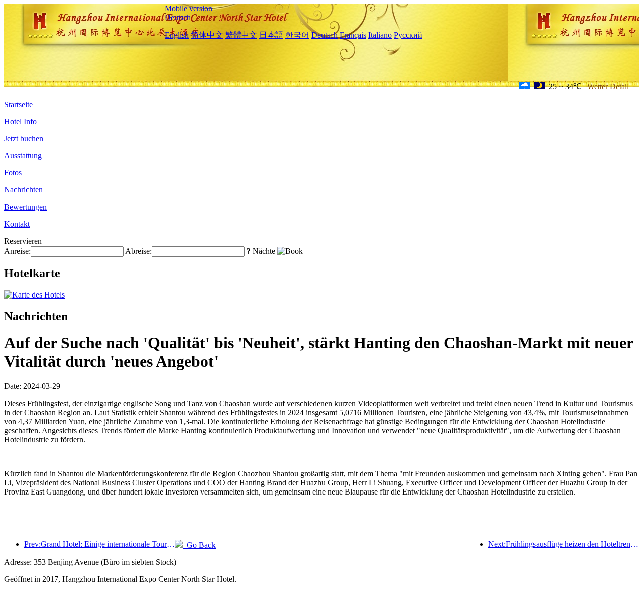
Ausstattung (23, 155)
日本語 (271, 35)
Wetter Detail (608, 86)
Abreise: (138, 251)
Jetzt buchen (23, 138)
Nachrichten (23, 189)
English (177, 35)
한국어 (297, 35)
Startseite (18, 104)
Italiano (380, 35)
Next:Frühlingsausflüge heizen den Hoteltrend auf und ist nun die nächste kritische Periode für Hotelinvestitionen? (563, 544)
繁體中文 (241, 35)
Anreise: (17, 251)
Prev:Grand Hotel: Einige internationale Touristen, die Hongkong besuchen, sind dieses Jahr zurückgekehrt (99, 544)
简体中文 (207, 35)
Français (353, 35)
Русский (408, 35)
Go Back (199, 545)
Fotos (13, 172)
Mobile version (188, 8)
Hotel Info (20, 121)
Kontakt (17, 224)
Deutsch (178, 17)
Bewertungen (25, 207)
